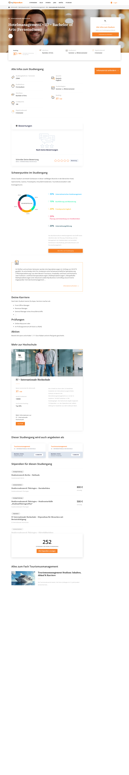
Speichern (10, 36)
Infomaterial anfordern (70, 286)
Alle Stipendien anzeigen (47, 551)
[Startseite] (16, 2)
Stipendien (33, 2)
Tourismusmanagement (38, 7)
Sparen (48, 2)
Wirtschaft (14, 7)
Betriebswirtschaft (24, 7)
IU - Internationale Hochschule (33, 379)
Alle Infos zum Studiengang (65, 251)
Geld (41, 2)
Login (115, 3)
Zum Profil (20, 423)
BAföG (61, 2)
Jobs (54, 2)
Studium (69, 2)
